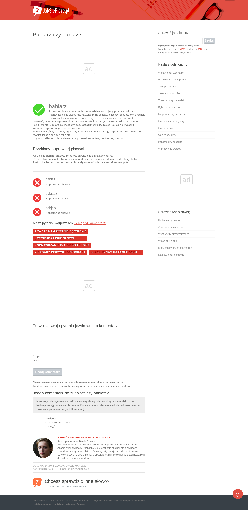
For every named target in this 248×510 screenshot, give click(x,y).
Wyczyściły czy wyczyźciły (173, 233)
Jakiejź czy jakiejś (168, 86)
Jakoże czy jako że (169, 93)
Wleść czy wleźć (167, 240)
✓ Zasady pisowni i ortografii (60, 252)
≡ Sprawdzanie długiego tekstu (62, 245)
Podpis (36, 356)
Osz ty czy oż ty (167, 134)
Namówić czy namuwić (171, 254)
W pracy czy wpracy (169, 148)
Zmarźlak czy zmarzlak (171, 100)
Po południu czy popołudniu (173, 79)
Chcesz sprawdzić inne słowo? (77, 483)
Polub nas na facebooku (114, 252)
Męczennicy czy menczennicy (175, 247)
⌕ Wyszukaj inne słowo (54, 238)
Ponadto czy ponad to (170, 141)
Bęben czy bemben (169, 107)
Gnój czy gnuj (165, 128)
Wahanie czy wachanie (171, 72)
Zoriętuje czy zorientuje (171, 227)
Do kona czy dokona (169, 220)
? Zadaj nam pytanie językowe (60, 231)
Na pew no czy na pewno (172, 114)
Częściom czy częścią (171, 121)
